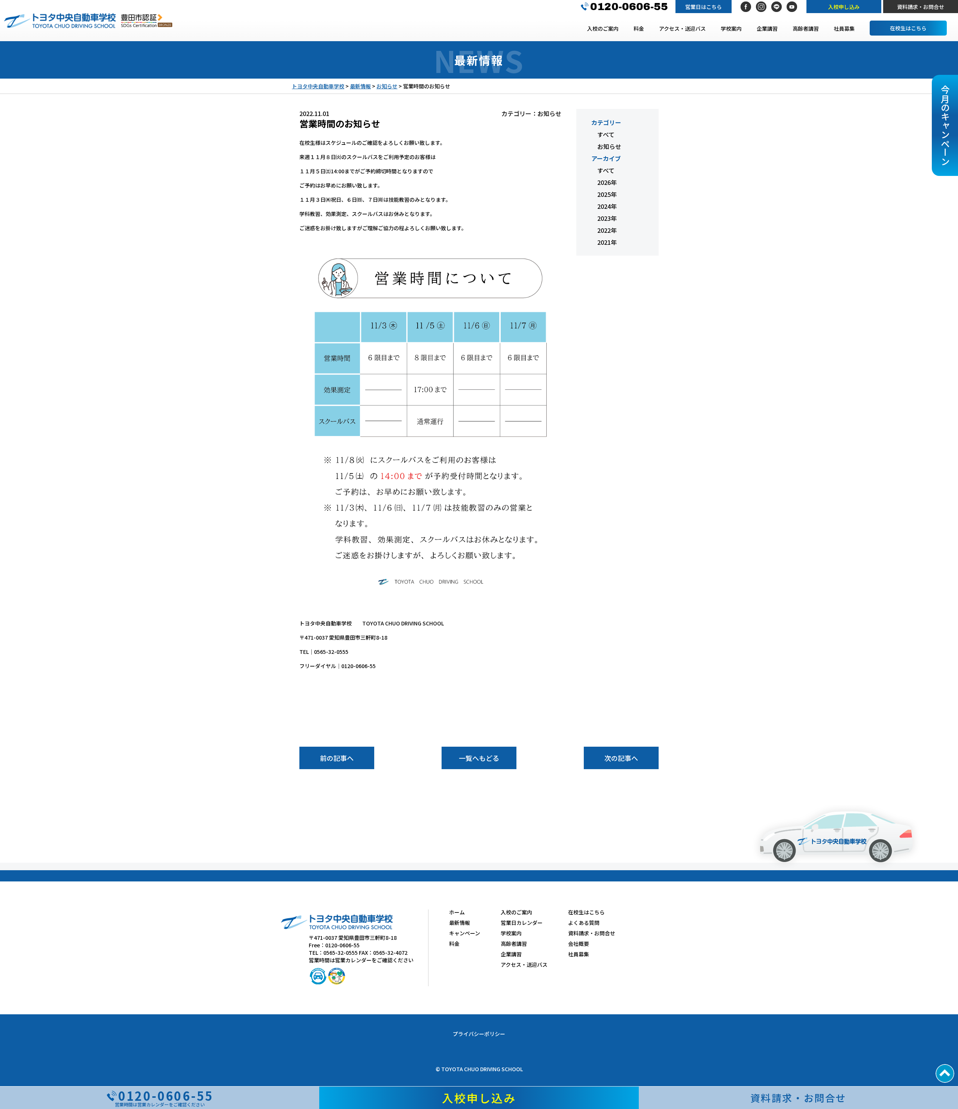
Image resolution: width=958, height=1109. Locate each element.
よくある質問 (583, 922)
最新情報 (459, 922)
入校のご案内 (603, 28)
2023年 (607, 218)
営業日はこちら (703, 6)
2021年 (607, 242)
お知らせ (609, 146)
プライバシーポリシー (479, 1034)
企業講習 (767, 28)
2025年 (607, 194)
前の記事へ (337, 758)
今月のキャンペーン (945, 125)
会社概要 (578, 943)
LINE (776, 6)
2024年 (607, 206)
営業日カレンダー (522, 922)
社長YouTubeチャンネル (792, 6)
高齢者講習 (806, 28)
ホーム (457, 912)
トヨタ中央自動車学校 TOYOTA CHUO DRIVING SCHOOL (60, 20)
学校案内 (731, 28)
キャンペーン (464, 933)
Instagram (761, 6)
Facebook (746, 6)
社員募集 (844, 28)
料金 (639, 28)
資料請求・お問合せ (920, 6)
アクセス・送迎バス (682, 28)
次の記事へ (621, 758)
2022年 (607, 230)
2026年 (607, 182)
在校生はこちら (908, 28)
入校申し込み (844, 6)
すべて (605, 134)
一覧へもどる (479, 758)
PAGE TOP (945, 1073)
